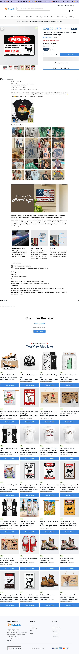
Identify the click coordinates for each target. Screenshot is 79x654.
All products (25, 21)
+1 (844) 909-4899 (12, 636)
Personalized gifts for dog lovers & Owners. (29, 96)
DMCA (31, 633)
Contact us (32, 625)
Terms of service (56, 628)
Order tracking (33, 628)
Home (18, 21)
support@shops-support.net (14, 638)
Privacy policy (55, 625)
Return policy (55, 633)
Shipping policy (56, 630)
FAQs (31, 630)
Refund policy (55, 636)
